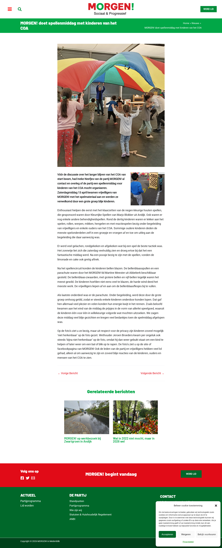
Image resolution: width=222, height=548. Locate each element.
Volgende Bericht (152, 373)
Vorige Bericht (68, 373)
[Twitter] (27, 478)
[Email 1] (33, 478)
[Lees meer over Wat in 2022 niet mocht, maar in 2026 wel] (135, 417)
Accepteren (167, 534)
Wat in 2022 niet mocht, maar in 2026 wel (133, 439)
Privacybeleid (188, 542)
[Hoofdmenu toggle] (9, 9)
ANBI (72, 519)
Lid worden (27, 505)
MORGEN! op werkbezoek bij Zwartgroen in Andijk (82, 439)
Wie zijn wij (75, 510)
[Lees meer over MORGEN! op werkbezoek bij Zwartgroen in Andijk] (86, 417)
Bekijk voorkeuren (207, 534)
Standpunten (76, 501)
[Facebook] (22, 478)
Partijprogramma (30, 501)
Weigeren (186, 534)
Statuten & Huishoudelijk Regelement (90, 514)
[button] (215, 505)
